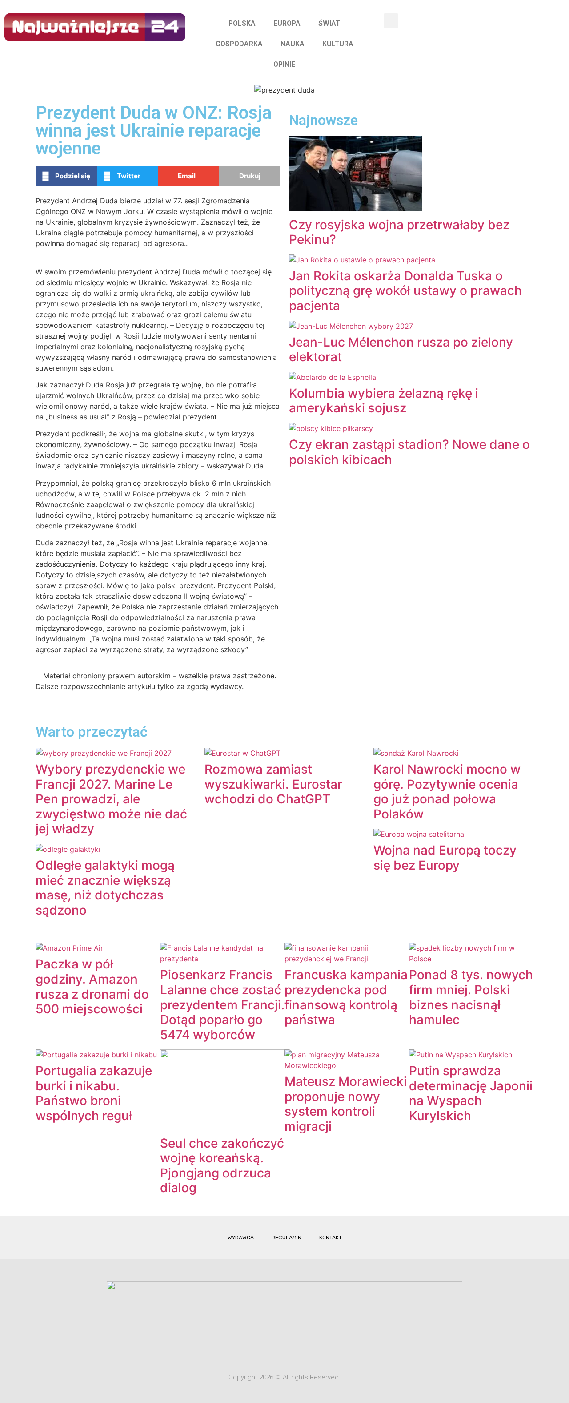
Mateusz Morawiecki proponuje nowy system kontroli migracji (345, 1104)
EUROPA (287, 23)
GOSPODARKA (239, 44)
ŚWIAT (329, 23)
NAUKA (292, 44)
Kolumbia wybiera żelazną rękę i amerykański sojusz (383, 401)
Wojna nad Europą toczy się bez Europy (445, 858)
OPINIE (284, 64)
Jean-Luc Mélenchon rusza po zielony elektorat (401, 350)
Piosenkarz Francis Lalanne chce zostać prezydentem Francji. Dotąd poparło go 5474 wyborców (222, 1004)
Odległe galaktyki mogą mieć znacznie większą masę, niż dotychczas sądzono (105, 888)
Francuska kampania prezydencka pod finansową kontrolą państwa (346, 997)
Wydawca (241, 1237)
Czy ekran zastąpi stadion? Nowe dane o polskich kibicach (409, 452)
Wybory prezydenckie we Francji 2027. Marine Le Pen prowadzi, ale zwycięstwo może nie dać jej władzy (111, 799)
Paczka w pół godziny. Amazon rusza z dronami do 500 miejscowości (92, 986)
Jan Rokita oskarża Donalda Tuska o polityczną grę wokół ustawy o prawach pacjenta (405, 290)
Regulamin (286, 1237)
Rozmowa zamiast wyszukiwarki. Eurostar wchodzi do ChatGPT (273, 784)
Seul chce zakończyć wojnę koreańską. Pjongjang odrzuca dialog (222, 1166)
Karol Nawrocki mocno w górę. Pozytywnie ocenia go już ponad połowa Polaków (447, 792)
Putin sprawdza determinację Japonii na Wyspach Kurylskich (471, 1093)
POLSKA (242, 23)
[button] (391, 20)
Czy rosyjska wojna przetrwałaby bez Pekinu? (399, 232)
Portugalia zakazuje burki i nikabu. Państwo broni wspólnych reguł (94, 1093)
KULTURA (337, 44)
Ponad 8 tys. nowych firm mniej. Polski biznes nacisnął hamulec (471, 997)
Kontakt (330, 1237)
